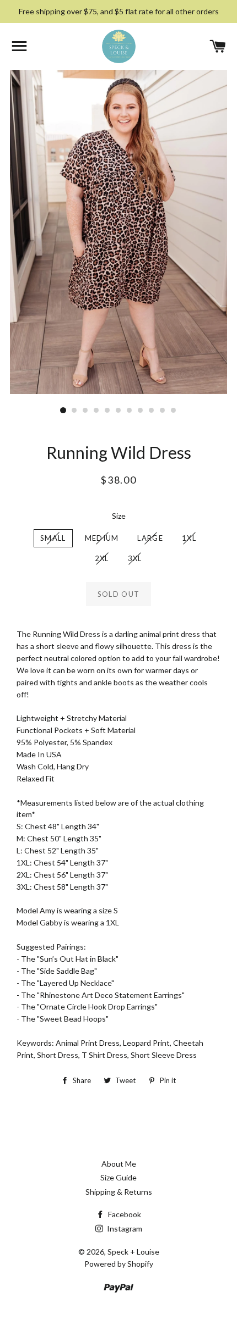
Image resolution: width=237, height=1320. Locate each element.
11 (173, 410)
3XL (135, 558)
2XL (102, 558)
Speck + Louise (133, 1251)
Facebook (123, 1214)
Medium (102, 538)
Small (53, 538)
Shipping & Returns (118, 1191)
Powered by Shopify (118, 1263)
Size (119, 515)
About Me (118, 1163)
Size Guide (118, 1177)
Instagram (123, 1228)
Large (150, 538)
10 (162, 410)
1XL (189, 538)
